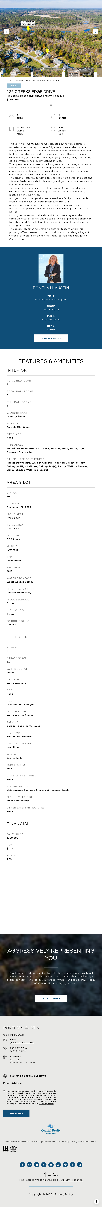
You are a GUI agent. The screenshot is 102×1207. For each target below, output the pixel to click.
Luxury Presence (72, 1179)
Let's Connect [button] (51, 998)
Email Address (12, 1083)
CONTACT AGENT (51, 338)
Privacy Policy (46, 1104)
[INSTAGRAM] (29, 1164)
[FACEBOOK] (22, 1164)
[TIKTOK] (43, 1164)
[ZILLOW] (79, 1164)
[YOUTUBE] (51, 1164)
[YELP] (72, 1164)
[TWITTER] (58, 1164)
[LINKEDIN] (36, 1164)
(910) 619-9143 (51, 309)
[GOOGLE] (65, 1164)
